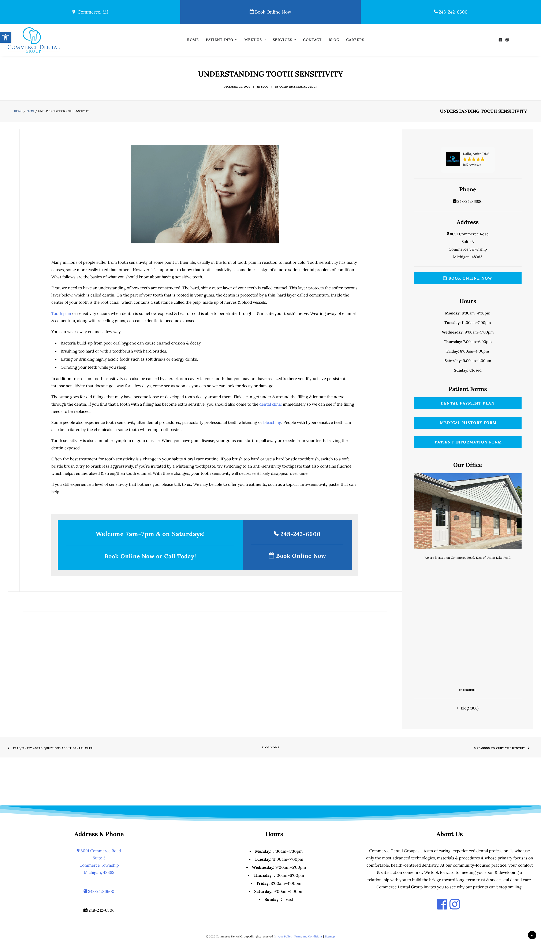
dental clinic (270, 404)
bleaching (272, 422)
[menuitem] (193, 40)
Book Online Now (272, 12)
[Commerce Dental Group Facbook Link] (442, 904)
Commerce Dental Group (298, 86)
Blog (334, 39)
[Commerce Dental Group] (34, 40)
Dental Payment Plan (468, 403)
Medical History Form (468, 422)
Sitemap (329, 936)
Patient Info (219, 39)
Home (193, 39)
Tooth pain (61, 313)
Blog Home (271, 747)
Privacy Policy (283, 936)
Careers (355, 39)
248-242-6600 (452, 12)
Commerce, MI (91, 12)
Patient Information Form (467, 442)
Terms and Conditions (308, 936)
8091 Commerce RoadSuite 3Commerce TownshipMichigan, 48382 (100, 861)
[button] (501, 40)
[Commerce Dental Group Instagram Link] (454, 904)
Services (282, 39)
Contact (312, 39)
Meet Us (253, 39)
